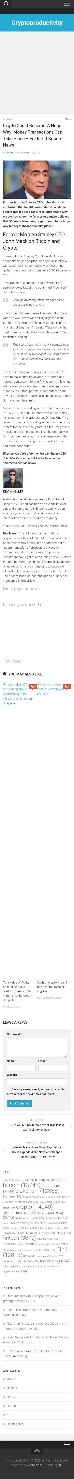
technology (54, 1261)
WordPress (35, 1465)
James (11, 152)
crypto (34, 1206)
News (48, 1250)
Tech (33, 1261)
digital (9, 1223)
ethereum (25, 1222)
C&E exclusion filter (58, 1197)
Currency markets (56, 1218)
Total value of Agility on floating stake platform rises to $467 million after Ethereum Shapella (17, 991)
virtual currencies (27, 1266)
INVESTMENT (13, 1243)
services (9, 1261)
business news (34, 1196)
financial (32, 1228)
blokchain (37, 1190)
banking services (50, 1180)
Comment (14, 1034)
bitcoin (8, 118)
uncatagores (15, 1424)
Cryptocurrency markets (29, 1218)
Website (12, 1074)
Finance (16, 1228)
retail (57, 1256)
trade (8, 1266)
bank (8, 1180)
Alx (60, 1465)
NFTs (29, 1256)
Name (12, 1061)
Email (43, 1061)
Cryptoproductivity (37, 22)
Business (12, 1196)
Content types (55, 1201)
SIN (22, 1261)
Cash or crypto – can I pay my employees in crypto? (52, 987)
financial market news (54, 1228)
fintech (19, 1238)
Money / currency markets (25, 1250)
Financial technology (54, 1233)
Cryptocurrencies (20, 1213)
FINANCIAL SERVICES (20, 1233)
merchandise (50, 1244)
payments (44, 1256)
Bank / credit (24, 1180)
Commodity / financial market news (23, 1202)
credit (9, 1207)
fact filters (43, 1223)
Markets (33, 1243)
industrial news (47, 1239)
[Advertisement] (37, 74)
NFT (9, 1415)
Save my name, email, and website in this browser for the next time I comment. (36, 1092)
